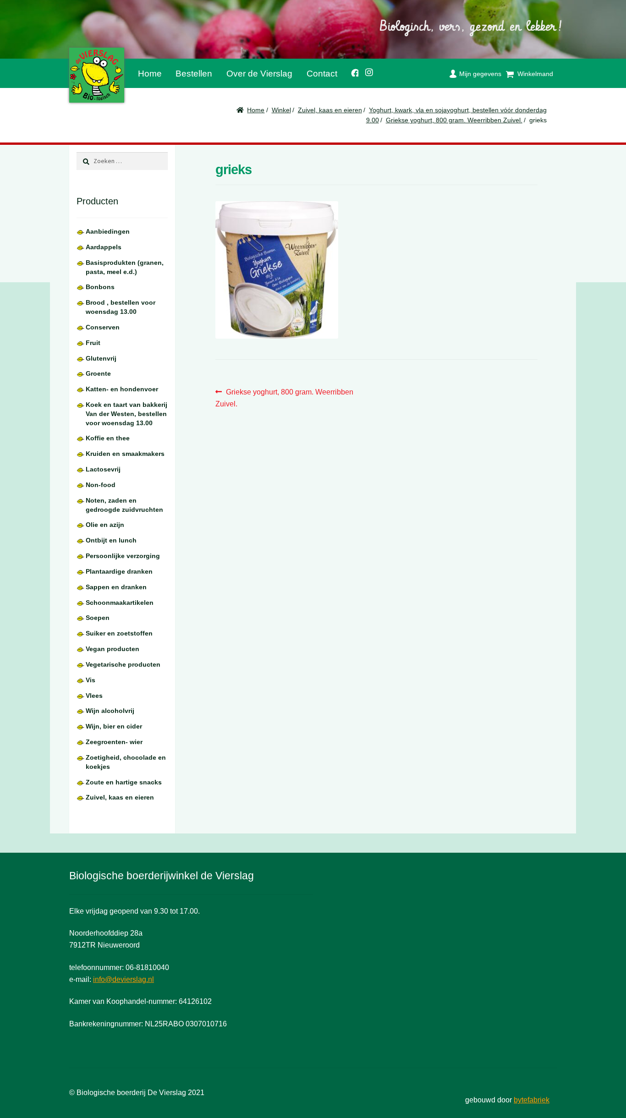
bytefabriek (531, 1100)
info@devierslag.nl (123, 979)
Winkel (281, 110)
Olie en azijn (105, 524)
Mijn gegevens (480, 73)
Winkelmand (535, 73)
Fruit (93, 342)
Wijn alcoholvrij (110, 710)
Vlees (94, 695)
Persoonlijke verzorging (123, 555)
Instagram (366, 71)
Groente (98, 373)
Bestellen (194, 73)
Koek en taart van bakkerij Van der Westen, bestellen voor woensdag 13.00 (126, 414)
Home (150, 73)
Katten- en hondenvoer (122, 389)
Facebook (351, 71)
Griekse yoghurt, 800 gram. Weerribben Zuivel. (454, 120)
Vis (90, 680)
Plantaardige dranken (119, 571)
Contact (322, 73)
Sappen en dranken (116, 587)
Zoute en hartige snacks (124, 782)
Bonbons (100, 286)
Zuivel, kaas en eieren (330, 110)
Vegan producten (112, 648)
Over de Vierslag (259, 73)
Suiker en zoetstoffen (119, 633)
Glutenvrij (101, 358)
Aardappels (103, 247)
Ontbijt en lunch (111, 540)
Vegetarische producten (123, 664)
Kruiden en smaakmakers (125, 453)
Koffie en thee (108, 438)
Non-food (100, 484)
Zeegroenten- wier (114, 741)
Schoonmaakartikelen (120, 602)
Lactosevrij (103, 469)
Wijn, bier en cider (114, 726)
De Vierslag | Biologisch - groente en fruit (96, 75)
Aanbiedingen (108, 231)
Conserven (103, 327)
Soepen (98, 617)
